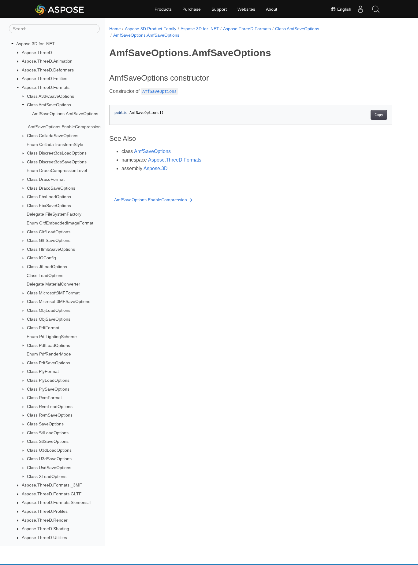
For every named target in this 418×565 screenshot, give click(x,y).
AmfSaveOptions (152, 151)
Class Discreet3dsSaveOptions (57, 161)
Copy (379, 115)
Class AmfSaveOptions (49, 104)
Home (115, 28)
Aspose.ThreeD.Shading (45, 528)
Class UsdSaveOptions (49, 467)
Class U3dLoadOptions (49, 450)
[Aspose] (60, 9)
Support (219, 9)
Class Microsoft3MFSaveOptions (58, 301)
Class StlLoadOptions (48, 432)
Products (163, 9)
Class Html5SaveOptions (51, 249)
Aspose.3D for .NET (35, 43)
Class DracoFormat (46, 179)
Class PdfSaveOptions (48, 362)
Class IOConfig (41, 257)
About (271, 9)
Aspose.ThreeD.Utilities (44, 537)
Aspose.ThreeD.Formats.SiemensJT (57, 502)
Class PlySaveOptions (48, 389)
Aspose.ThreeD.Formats (45, 87)
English (343, 9)
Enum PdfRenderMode (49, 354)
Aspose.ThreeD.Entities (44, 78)
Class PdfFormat (43, 327)
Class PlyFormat (43, 371)
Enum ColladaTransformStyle (55, 144)
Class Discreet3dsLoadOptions (57, 153)
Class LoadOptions (45, 275)
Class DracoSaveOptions (51, 188)
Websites (246, 9)
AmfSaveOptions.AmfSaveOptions (65, 113)
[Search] (375, 9)
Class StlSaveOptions (48, 441)
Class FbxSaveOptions (49, 205)
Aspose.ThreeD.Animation (47, 61)
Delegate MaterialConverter (53, 284)
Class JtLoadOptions (47, 266)
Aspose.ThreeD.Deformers (48, 69)
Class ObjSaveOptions (48, 319)
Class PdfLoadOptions (48, 345)
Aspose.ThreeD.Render (45, 520)
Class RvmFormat (44, 397)
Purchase (191, 9)
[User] (360, 9)
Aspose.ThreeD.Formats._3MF (52, 485)
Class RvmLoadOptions (50, 406)
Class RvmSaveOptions (50, 415)
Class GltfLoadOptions (48, 231)
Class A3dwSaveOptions (50, 96)
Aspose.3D (156, 168)
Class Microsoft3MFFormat (53, 292)
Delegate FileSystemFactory (54, 214)
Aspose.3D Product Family (150, 28)
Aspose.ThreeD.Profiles (45, 511)
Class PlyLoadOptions (48, 380)
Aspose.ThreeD (37, 52)
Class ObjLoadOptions (48, 310)
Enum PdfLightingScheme (52, 336)
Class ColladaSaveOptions (52, 135)
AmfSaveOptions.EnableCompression (64, 126)
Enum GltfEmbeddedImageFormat (60, 223)
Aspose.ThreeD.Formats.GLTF (52, 493)
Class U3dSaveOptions (49, 458)
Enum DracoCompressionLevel (57, 170)
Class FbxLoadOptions (49, 196)
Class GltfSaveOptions (48, 240)
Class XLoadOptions (46, 476)
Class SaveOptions (45, 423)
